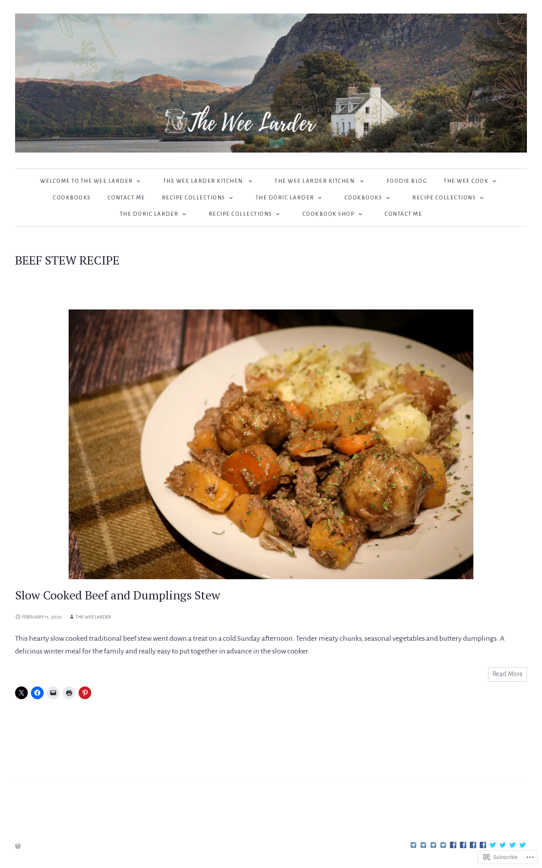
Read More (507, 674)
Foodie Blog (406, 181)
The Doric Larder (285, 198)
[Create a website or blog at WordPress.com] (18, 847)
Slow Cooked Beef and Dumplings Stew (117, 595)
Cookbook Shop (328, 214)
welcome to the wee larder (86, 181)
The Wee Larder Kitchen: (204, 181)
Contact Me (126, 198)
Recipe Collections (193, 198)
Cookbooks (72, 198)
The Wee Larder (93, 617)
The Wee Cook (466, 181)
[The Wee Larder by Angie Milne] (271, 83)
